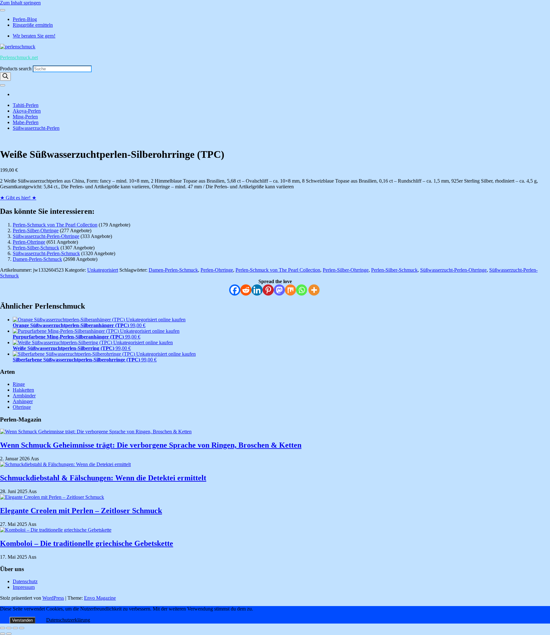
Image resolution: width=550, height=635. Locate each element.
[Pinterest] (268, 290)
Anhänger (23, 401)
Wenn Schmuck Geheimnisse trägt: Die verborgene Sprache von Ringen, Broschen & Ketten (150, 445)
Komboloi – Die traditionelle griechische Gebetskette (86, 543)
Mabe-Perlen (26, 122)
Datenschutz (25, 581)
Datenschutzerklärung (68, 620)
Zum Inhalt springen (20, 2)
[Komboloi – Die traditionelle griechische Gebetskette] (55, 530)
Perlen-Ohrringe (29, 242)
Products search (16, 68)
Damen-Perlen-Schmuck (37, 259)
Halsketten (23, 390)
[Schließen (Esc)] (21, 628)
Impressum (24, 587)
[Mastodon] (279, 290)
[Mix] (290, 290)
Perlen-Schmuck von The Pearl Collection (55, 224)
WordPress (53, 598)
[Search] (5, 76)
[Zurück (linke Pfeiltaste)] (2, 634)
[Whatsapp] (301, 290)
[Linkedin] (257, 290)
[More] (314, 290)
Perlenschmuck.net (19, 57)
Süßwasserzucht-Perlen (36, 128)
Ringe (19, 384)
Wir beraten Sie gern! (34, 35)
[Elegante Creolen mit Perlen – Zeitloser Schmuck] (52, 497)
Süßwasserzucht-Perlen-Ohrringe (46, 236)
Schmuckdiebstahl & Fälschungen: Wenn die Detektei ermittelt (103, 478)
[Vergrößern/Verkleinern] (2, 628)
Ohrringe (22, 407)
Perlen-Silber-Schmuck (36, 247)
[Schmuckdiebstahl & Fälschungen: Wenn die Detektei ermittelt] (65, 464)
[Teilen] (15, 628)
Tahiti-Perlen (26, 105)
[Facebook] (234, 290)
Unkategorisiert (102, 270)
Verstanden (22, 620)
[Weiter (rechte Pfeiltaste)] (8, 634)
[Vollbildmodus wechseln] (8, 628)
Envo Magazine (100, 598)
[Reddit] (245, 290)
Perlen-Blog (25, 19)
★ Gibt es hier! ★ (18, 197)
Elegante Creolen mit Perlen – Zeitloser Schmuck (81, 510)
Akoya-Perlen (27, 111)
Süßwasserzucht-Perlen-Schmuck (46, 253)
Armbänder (24, 395)
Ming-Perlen (25, 116)
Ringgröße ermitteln (33, 25)
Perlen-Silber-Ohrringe (36, 230)
